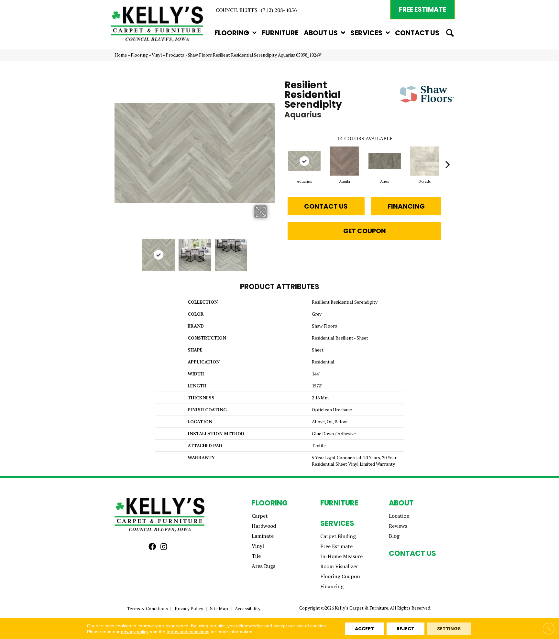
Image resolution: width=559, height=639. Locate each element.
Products (175, 55)
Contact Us (326, 206)
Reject (405, 628)
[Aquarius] (304, 161)
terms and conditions (188, 631)
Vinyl (157, 55)
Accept (364, 628)
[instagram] (163, 547)
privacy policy (134, 631)
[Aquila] (344, 161)
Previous (118, 251)
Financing (406, 206)
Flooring (139, 55)
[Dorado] (425, 161)
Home (121, 55)
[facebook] (152, 547)
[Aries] (384, 161)
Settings (449, 628)
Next (271, 251)
